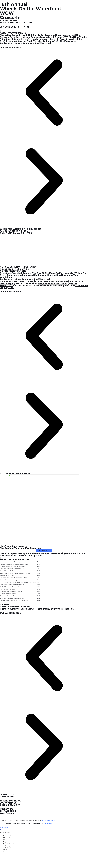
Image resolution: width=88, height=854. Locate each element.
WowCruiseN (7, 813)
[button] (44, 92)
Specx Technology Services (48, 820)
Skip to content (4, 827)
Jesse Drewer (48, 823)
